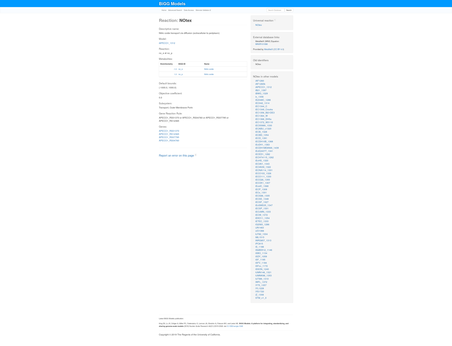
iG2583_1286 (262, 224)
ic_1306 (259, 96)
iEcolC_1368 (261, 185)
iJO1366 (259, 230)
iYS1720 (259, 291)
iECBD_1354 (262, 134)
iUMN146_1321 (263, 272)
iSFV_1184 (261, 262)
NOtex (258, 24)
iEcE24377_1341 (264, 150)
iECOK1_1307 (262, 182)
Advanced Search (175, 10)
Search (289, 10)
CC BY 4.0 (278, 49)
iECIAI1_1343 (262, 163)
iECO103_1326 (263, 173)
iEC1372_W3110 (264, 122)
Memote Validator (203, 10)
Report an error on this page (177, 155)
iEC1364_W (261, 115)
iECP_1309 (261, 189)
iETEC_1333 (261, 221)
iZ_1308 (259, 294)
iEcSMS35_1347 (264, 205)
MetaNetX (268, 49)
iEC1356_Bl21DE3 (265, 112)
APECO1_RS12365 (169, 133)
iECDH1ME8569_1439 (267, 147)
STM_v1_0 (260, 297)
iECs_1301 (261, 192)
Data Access (189, 10)
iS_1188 (259, 246)
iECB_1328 (261, 131)
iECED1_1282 (262, 154)
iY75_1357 (260, 285)
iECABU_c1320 (263, 128)
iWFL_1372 (261, 281)
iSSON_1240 (262, 269)
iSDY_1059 (261, 256)
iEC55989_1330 (263, 125)
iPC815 (259, 243)
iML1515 (259, 237)
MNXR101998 (261, 43)
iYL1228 (259, 288)
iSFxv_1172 (261, 265)
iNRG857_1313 (263, 240)
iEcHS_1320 (261, 160)
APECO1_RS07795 (169, 137)
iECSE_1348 (262, 198)
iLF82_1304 (261, 233)
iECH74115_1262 (264, 157)
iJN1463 (259, 227)
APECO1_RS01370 (169, 130)
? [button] (195, 155)
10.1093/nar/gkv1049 (235, 326)
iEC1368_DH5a (263, 119)
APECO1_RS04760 (169, 140)
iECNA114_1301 (264, 170)
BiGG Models (172, 3)
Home (164, 10)
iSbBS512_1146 (263, 249)
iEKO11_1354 (262, 217)
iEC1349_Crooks (264, 109)
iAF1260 (259, 80)
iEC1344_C (261, 106)
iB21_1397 (260, 90)
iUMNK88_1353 (263, 275)
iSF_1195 (260, 259)
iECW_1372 (261, 214)
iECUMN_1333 (263, 211)
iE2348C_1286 (263, 99)
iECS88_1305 (262, 195)
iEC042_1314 (262, 103)
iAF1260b (260, 83)
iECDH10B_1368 (264, 141)
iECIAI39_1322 (263, 166)
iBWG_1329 (261, 93)
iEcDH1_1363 (262, 144)
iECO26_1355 (262, 179)
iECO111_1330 (263, 176)
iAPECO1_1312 (167, 42)
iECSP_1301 (262, 208)
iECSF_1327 (261, 201)
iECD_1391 (261, 138)
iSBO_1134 (261, 253)
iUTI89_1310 (262, 278)
